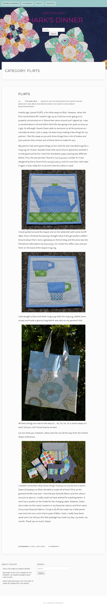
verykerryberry (26, 106)
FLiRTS (24, 94)
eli (19, 101)
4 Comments (53, 546)
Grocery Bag (25, 104)
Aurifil (45, 101)
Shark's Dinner (11, 3)
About (39, 3)
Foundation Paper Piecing (70, 101)
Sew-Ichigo (64, 104)
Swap (72, 104)
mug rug (37, 104)
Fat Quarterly (61, 157)
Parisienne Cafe (49, 104)
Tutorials (27, 3)
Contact (50, 3)
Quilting (41, 546)
